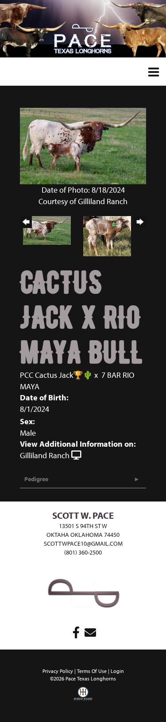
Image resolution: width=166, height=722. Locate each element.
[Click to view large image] (83, 145)
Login (117, 671)
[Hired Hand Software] (83, 700)
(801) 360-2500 (83, 552)
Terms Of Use (92, 671)
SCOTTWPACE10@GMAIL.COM (83, 543)
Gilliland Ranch (44, 455)
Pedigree (36, 479)
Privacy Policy (57, 671)
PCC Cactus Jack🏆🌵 (56, 375)
